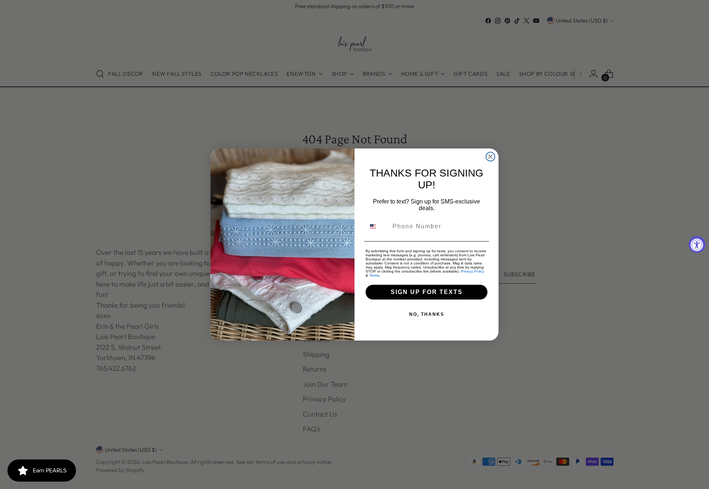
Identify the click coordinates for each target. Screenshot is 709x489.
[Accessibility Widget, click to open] (697, 244)
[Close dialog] (490, 156)
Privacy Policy (472, 271)
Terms (374, 275)
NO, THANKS (426, 314)
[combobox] (377, 226)
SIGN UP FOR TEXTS (427, 292)
